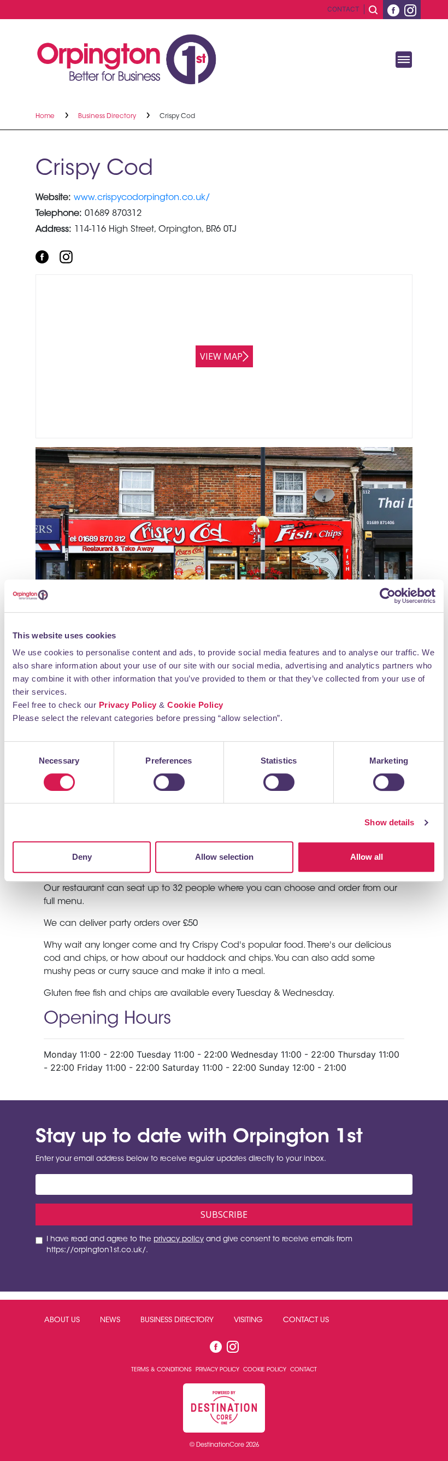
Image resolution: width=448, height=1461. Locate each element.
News (110, 1320)
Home (46, 116)
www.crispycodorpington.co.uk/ (142, 197)
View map (221, 356)
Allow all (366, 856)
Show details (389, 822)
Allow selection (224, 856)
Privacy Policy (128, 704)
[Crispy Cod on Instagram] (66, 256)
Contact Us (306, 1320)
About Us (62, 1320)
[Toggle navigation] (403, 59)
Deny (82, 856)
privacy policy (179, 1239)
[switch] (169, 782)
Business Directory (108, 116)
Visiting (248, 1320)
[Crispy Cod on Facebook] (42, 256)
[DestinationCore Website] (224, 1407)
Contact (343, 9)
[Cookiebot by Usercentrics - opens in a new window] (387, 596)
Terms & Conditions (162, 1370)
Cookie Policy (195, 704)
